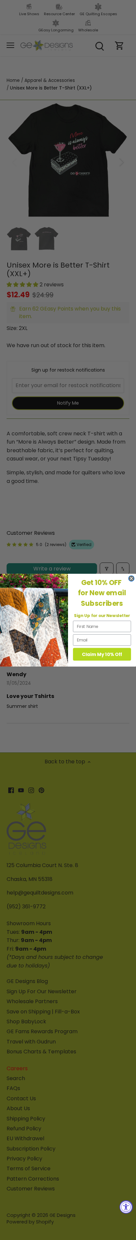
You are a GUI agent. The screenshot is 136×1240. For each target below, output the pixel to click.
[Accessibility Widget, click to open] (126, 1207)
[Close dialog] (131, 578)
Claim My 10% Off (102, 654)
